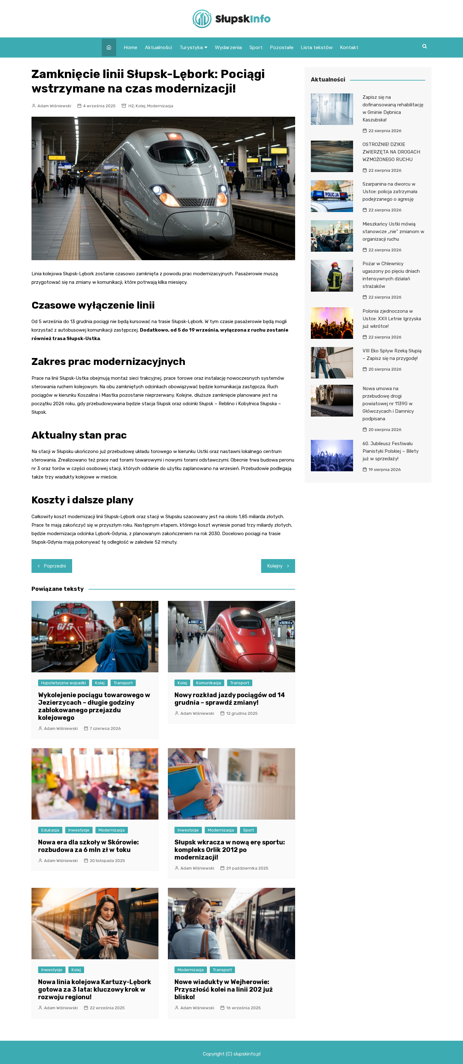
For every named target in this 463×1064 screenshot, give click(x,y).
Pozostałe (282, 47)
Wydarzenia (228, 47)
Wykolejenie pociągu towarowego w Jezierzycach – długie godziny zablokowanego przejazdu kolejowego (94, 706)
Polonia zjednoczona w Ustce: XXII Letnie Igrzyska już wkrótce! (392, 318)
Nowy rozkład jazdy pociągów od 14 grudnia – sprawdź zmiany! (229, 698)
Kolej (140, 106)
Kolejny (275, 566)
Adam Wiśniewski (54, 106)
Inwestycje (78, 830)
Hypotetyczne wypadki (63, 682)
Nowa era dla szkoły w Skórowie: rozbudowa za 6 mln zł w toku (88, 846)
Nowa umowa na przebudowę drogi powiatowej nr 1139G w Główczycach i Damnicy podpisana (388, 404)
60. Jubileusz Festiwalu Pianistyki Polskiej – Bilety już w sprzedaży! (391, 451)
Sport (256, 47)
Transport (123, 682)
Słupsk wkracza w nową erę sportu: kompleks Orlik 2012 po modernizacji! (229, 849)
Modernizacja (160, 106)
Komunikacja (208, 682)
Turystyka (191, 47)
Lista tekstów (317, 47)
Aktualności (158, 47)
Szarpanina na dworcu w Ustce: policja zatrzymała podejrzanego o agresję (390, 191)
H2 (131, 106)
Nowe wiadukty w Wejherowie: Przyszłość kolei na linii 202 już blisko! (223, 989)
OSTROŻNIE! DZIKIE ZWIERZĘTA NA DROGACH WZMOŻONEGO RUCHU (391, 152)
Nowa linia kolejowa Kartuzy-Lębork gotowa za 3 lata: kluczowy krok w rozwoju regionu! (94, 989)
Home (130, 47)
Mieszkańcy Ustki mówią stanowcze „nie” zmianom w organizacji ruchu (393, 231)
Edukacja (50, 830)
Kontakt (349, 47)
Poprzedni (55, 566)
